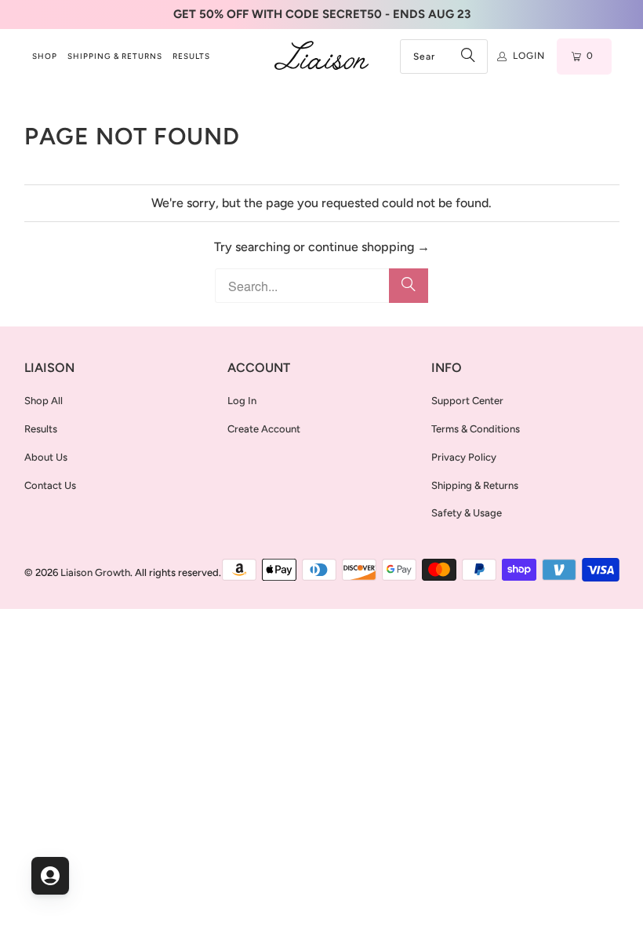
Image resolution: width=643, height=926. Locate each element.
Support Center (467, 400)
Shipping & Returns (474, 485)
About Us (45, 457)
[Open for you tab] (50, 876)
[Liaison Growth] (321, 56)
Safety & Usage (466, 513)
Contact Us (50, 485)
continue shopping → (369, 246)
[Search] (468, 56)
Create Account (263, 429)
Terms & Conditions (475, 429)
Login (528, 55)
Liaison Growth (95, 572)
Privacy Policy (463, 457)
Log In (241, 400)
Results (40, 429)
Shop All (43, 400)
